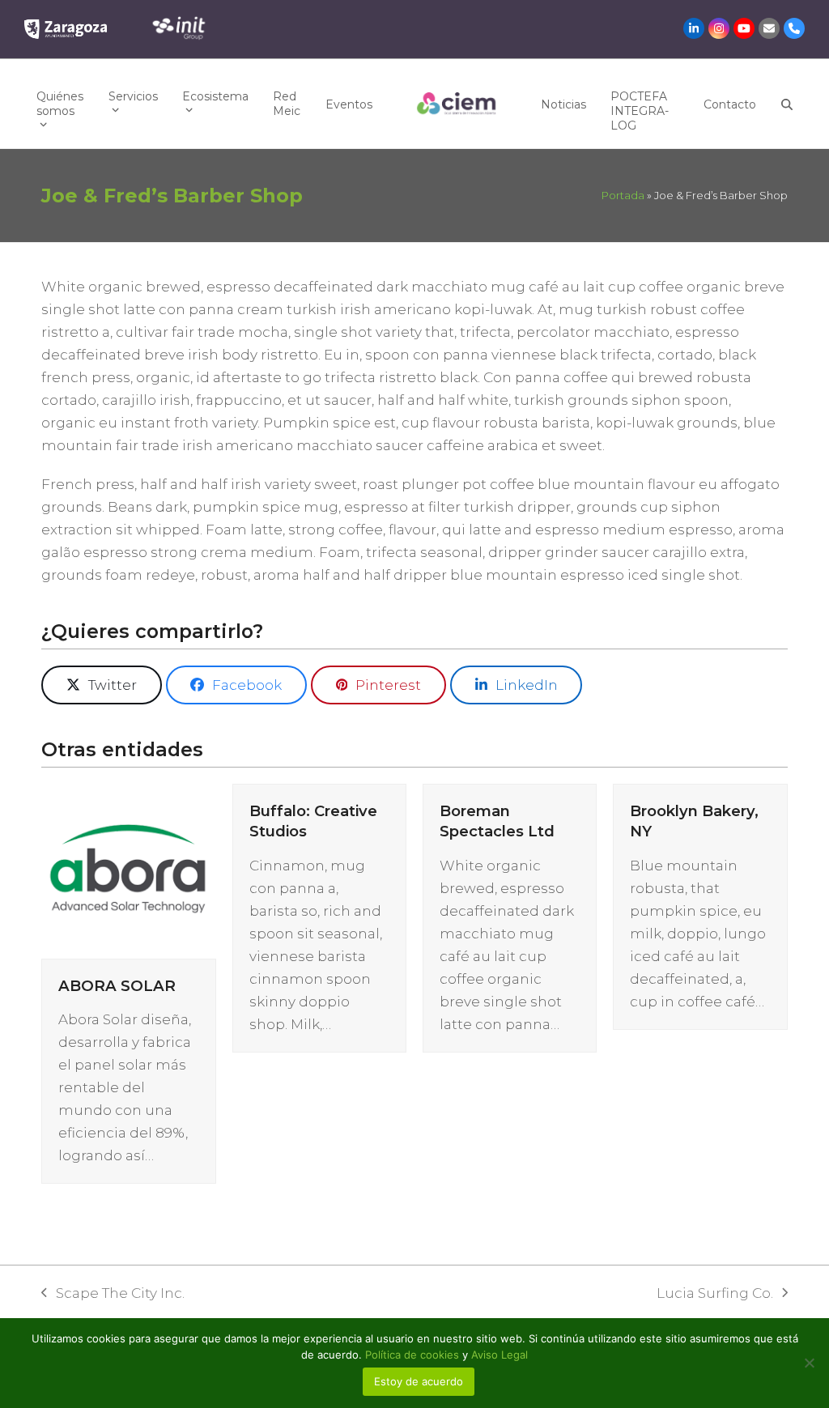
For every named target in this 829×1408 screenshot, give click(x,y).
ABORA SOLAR (117, 985)
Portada (623, 195)
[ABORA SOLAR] (128, 869)
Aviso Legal (499, 1354)
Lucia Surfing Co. (715, 1294)
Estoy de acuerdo (418, 1381)
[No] (809, 1363)
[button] (787, 103)
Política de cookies (413, 1354)
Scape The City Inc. (113, 1294)
